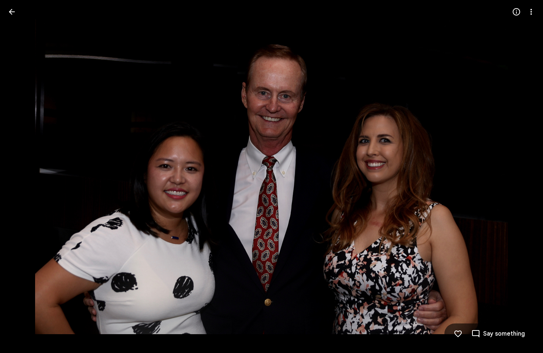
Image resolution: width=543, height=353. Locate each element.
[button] (20, 176)
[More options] (531, 11)
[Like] (458, 333)
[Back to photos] (12, 12)
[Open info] (516, 11)
